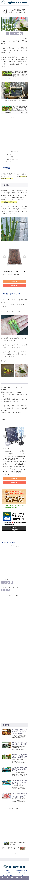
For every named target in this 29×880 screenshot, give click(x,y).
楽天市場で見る (14, 285)
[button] (21, 33)
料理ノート (15, 542)
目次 (12, 151)
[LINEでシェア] (17, 33)
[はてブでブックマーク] (14, 33)
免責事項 (7, 873)
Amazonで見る (14, 281)
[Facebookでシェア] (11, 33)
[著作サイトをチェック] (2, 590)
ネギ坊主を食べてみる (13, 159)
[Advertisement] (14, 133)
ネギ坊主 (11, 157)
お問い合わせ (21, 873)
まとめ (9, 161)
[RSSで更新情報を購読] (8, 590)
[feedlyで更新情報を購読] (5, 590)
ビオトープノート (7, 542)
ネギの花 (9, 154)
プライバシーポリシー (21, 870)
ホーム (7, 870)
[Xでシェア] (7, 33)
